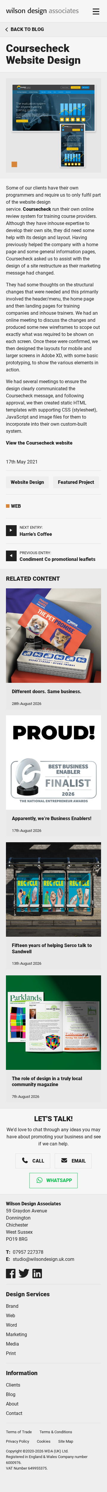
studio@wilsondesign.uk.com (43, 1259)
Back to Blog (27, 29)
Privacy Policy (17, 1441)
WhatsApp (59, 1180)
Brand (12, 1306)
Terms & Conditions (56, 1432)
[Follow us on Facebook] (10, 1273)
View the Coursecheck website (39, 443)
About (12, 1404)
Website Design (27, 482)
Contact (14, 1413)
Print (11, 1353)
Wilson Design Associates (42, 11)
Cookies (44, 1441)
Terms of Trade (19, 1432)
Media (12, 1344)
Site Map (65, 1441)
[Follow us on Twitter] (23, 1273)
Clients (13, 1385)
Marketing (16, 1334)
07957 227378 (28, 1252)
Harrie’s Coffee (36, 534)
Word (11, 1325)
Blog (10, 1394)
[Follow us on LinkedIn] (37, 1273)
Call (38, 1161)
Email (79, 1161)
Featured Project (76, 482)
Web (16, 506)
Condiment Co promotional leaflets (57, 559)
